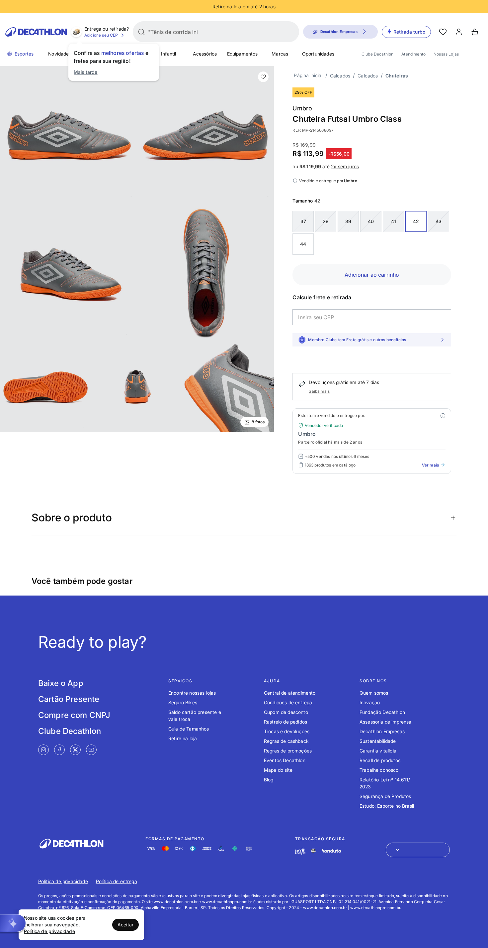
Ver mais (430, 465)
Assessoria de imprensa (386, 722)
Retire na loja (182, 738)
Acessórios (205, 54)
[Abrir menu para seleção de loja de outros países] (418, 850)
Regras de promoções (288, 750)
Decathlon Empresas (382, 731)
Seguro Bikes (182, 702)
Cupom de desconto (286, 712)
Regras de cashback (286, 741)
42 (416, 221)
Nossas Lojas (446, 54)
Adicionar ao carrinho (372, 274)
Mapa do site (278, 770)
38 (326, 221)
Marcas (280, 54)
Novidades (59, 54)
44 (303, 244)
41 (393, 221)
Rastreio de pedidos (285, 722)
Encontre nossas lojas (192, 693)
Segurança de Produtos (385, 796)
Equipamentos (242, 54)
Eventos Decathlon (284, 760)
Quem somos (374, 693)
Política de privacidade (63, 881)
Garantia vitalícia (378, 750)
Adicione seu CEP (101, 35)
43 (439, 221)
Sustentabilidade (378, 741)
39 (348, 221)
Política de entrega (116, 881)
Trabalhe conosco (379, 770)
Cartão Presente (68, 699)
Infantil (168, 54)
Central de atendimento (290, 693)
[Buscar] (141, 32)
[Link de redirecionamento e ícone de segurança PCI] (313, 850)
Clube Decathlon (377, 54)
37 (303, 221)
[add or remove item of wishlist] (263, 76)
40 (371, 221)
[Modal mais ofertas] (443, 416)
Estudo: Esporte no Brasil (387, 806)
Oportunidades (318, 54)
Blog (269, 779)
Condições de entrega (288, 702)
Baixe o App (60, 683)
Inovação (370, 702)
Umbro (302, 108)
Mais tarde (86, 72)
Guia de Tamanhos (188, 729)
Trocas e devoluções (286, 731)
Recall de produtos (380, 760)
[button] (13, 923)
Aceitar (125, 924)
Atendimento (413, 54)
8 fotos (258, 421)
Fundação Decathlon (382, 712)
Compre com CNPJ (74, 715)
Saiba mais (319, 391)
